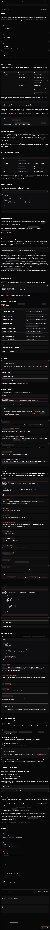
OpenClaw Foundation (14, 922)
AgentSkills (15, 409)
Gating (33, 413)
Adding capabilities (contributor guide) (10, 898)
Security (26, 383)
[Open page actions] (48, 9)
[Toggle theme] (48, 2)
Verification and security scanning (11, 347)
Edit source (40, 891)
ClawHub (3, 304)
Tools (9, 232)
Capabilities (3, 9)
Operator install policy (8, 376)
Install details (6, 343)
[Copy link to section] (11, 65)
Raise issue (46, 891)
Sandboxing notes (7, 626)
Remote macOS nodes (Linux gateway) (12, 790)
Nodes (42, 144)
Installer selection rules (8, 619)
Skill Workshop (4, 280)
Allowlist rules (6, 211)
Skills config (40, 754)
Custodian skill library (14, 113)
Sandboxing (43, 366)
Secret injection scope (8, 380)
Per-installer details (7, 622)
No (11, 891)
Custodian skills (5, 907)
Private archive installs (8, 351)
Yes (9, 891)
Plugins (4, 232)
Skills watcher (6, 786)
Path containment (7, 372)
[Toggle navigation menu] (2, 2)
